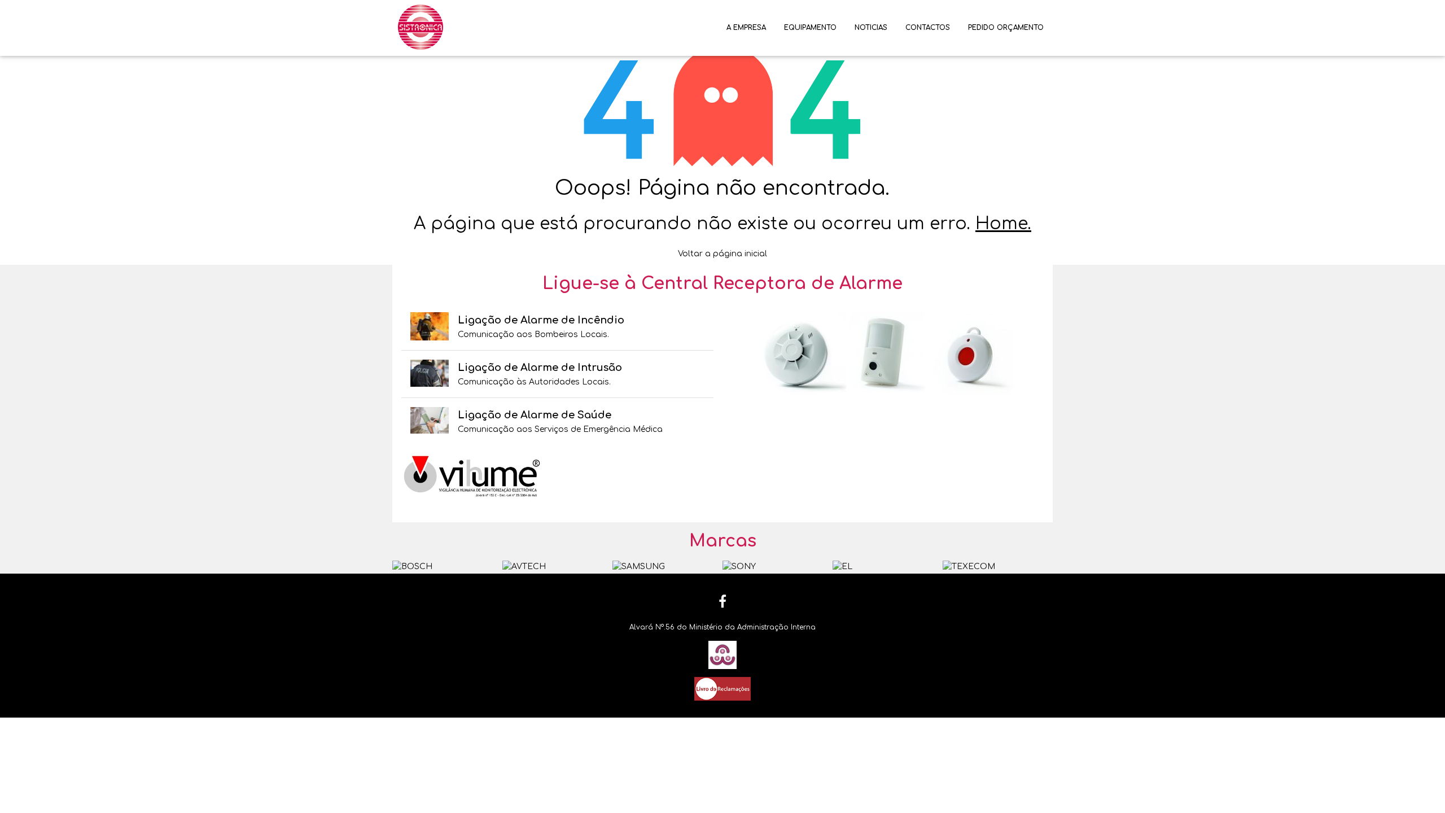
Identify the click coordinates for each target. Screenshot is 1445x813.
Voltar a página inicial (722, 254)
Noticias (871, 28)
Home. (1003, 224)
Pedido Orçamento (1006, 28)
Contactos (927, 28)
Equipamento (810, 28)
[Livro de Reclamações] (722, 688)
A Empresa (746, 28)
